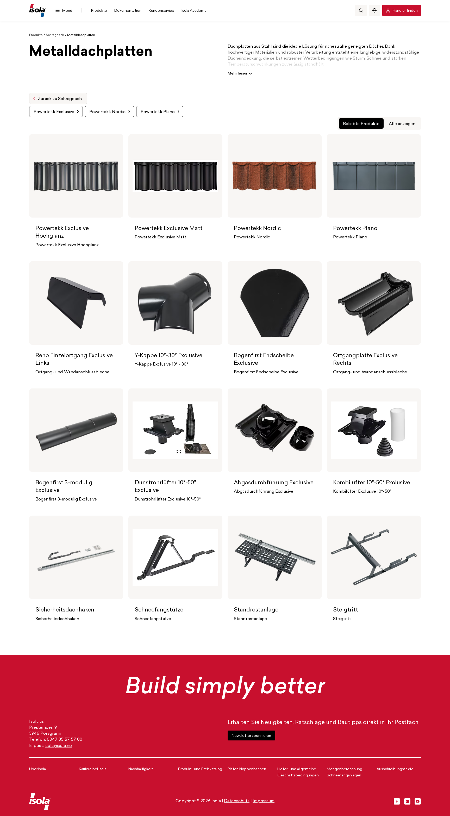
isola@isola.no (58, 746)
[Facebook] (397, 801)
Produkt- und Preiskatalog (200, 769)
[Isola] (37, 10)
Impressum (263, 801)
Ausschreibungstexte (395, 769)
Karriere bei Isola (92, 769)
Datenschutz (236, 801)
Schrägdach (55, 35)
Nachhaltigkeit (140, 769)
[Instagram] (407, 801)
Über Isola (37, 769)
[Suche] (361, 10)
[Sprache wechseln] (374, 10)
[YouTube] (418, 801)
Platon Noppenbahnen (247, 769)
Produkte (36, 35)
